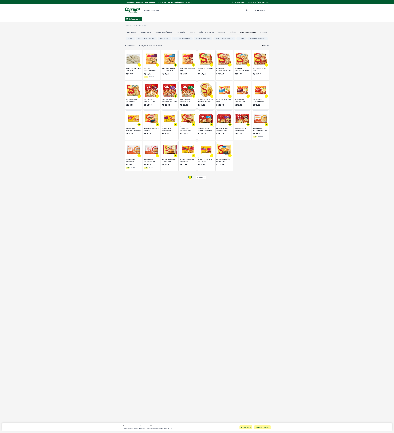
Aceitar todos (246, 427)
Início (126, 25)
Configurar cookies (262, 427)
